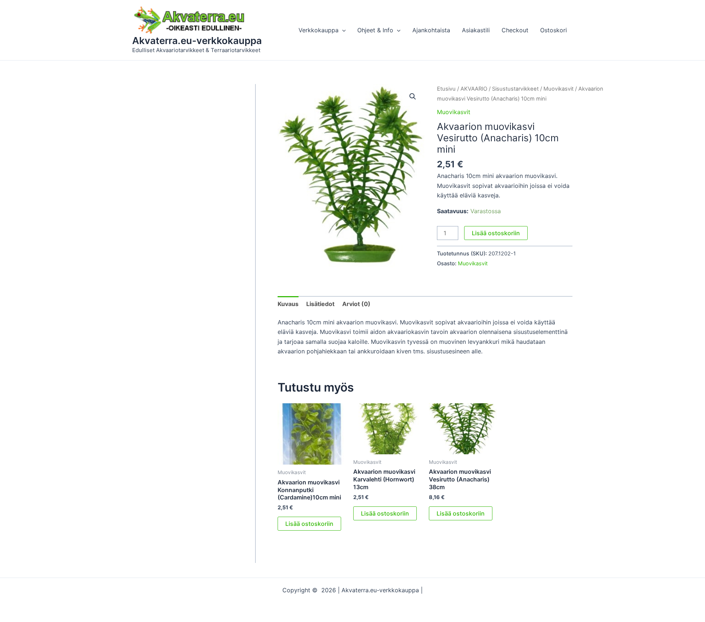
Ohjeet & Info (375, 30)
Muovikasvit (558, 89)
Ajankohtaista (431, 30)
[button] (342, 30)
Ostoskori (553, 30)
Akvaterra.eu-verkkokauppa (197, 40)
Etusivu (446, 89)
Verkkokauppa (319, 30)
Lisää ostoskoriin (496, 233)
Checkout (515, 30)
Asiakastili (476, 30)
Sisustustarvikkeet (515, 89)
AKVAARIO (473, 89)
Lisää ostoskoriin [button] (309, 523)
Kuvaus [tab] (288, 304)
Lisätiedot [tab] (320, 304)
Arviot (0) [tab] (356, 304)
